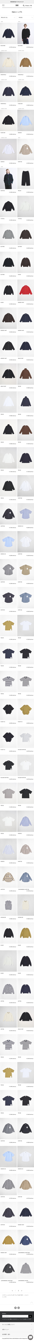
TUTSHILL (3, 218)
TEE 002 (2, 693)
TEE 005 (19, 386)
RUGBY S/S (3, 721)
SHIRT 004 (3, 1196)
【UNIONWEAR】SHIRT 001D (24, 1252)
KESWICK (20, 132)
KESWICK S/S (20, 526)
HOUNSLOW (3, 917)
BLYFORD (3, 246)
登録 (30, 1316)
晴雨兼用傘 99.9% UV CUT (17, 2)
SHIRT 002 (20, 498)
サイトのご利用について (8, 1324)
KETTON (2, 1001)
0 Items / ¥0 (28, 5)
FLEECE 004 (20, 103)
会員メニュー (5, 1329)
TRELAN (19, 190)
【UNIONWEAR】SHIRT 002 (23, 889)
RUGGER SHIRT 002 (22, 749)
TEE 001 (19, 442)
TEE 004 (2, 637)
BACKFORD (3, 45)
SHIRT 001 (20, 161)
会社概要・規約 (6, 1334)
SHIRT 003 (20, 554)
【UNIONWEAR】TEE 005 (23, 1280)
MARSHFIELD (3, 74)
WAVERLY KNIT (21, 302)
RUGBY (19, 274)
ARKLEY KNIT (20, 358)
